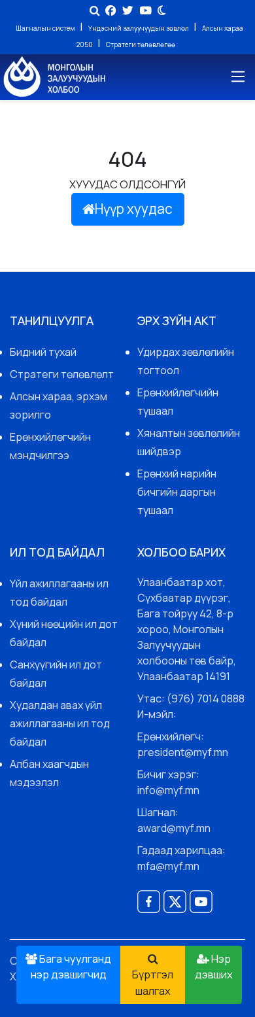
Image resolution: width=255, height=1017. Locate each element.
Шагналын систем (46, 28)
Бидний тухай (43, 352)
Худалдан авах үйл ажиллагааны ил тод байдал (60, 723)
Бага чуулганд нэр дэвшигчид (71, 966)
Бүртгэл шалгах (152, 982)
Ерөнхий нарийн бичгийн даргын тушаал (176, 491)
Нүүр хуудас (134, 208)
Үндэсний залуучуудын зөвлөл (139, 28)
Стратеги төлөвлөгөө (140, 44)
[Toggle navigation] (237, 76)
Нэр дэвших (214, 966)
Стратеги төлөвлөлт (62, 374)
